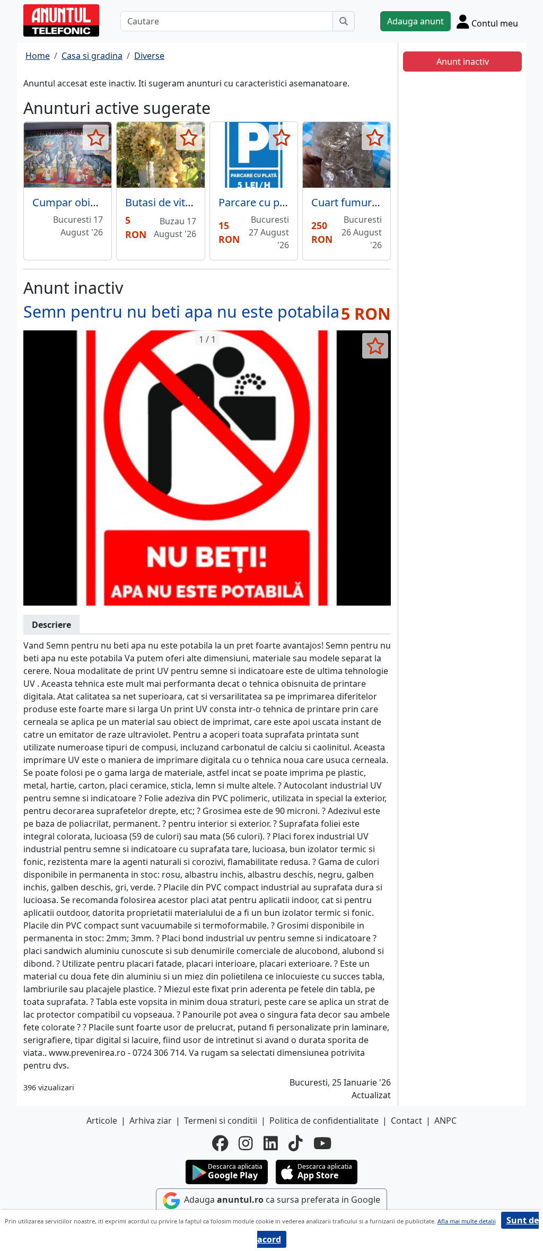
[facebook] (220, 1143)
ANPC (445, 1120)
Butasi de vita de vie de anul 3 (197, 202)
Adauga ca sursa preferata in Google (281, 1199)
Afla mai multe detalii (466, 1221)
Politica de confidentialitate (324, 1120)
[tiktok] (295, 1143)
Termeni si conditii (220, 1120)
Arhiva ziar (150, 1120)
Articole (101, 1120)
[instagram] (246, 1143)
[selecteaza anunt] (96, 137)
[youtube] (322, 1143)
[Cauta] (343, 21)
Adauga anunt (415, 21)
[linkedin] (271, 1143)
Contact (406, 1120)
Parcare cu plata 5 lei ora (278, 202)
